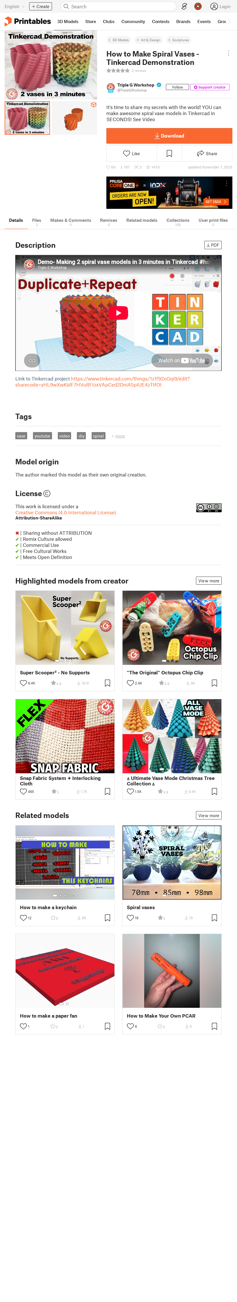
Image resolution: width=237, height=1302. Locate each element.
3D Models (120, 40)
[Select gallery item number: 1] (57, 661)
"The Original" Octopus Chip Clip (165, 672)
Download (172, 135)
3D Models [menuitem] (67, 21)
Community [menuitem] (133, 21)
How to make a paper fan (48, 1015)
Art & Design (150, 40)
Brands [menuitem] (183, 21)
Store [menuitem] (90, 21)
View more (208, 580)
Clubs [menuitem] (108, 21)
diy (81, 435)
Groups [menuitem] (225, 21)
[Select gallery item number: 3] (67, 661)
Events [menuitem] (204, 21)
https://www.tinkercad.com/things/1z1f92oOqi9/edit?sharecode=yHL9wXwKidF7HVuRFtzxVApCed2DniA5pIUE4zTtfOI (102, 381)
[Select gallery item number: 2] (63, 661)
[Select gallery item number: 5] (74, 769)
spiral (98, 435)
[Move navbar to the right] (229, 21)
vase (21, 435)
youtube (42, 435)
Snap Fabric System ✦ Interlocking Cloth (60, 780)
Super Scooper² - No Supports (55, 672)
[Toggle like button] (23, 683)
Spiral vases (141, 907)
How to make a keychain (48, 907)
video (64, 435)
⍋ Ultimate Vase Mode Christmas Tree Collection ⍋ (171, 780)
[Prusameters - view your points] (198, 6)
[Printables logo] (28, 21)
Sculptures (180, 40)
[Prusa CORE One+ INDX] (169, 193)
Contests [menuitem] (160, 21)
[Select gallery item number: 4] (72, 661)
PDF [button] (215, 244)
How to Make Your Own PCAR (161, 1015)
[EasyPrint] (184, 6)
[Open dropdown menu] (228, 53)
